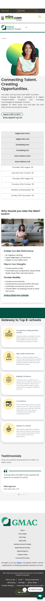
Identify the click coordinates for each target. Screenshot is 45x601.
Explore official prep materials (16, 295)
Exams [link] (22, 530)
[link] (22, 521)
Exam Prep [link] (22, 537)
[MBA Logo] (13, 18)
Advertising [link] (11, 583)
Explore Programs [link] (22, 551)
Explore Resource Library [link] (22, 548)
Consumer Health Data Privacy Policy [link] (30, 585)
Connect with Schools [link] (22, 558)
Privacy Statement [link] (32, 580)
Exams (4, 38)
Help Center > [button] (23, 592)
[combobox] (26, 27)
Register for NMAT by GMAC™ (12, 114)
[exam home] (11, 28)
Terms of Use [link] (10, 580)
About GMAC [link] (32, 583)
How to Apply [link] (22, 534)
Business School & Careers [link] (22, 544)
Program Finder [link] (22, 554)
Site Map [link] (21, 583)
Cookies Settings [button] (7, 585)
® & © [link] (20, 580)
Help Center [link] (22, 541)
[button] (26, 27)
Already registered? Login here (12, 118)
